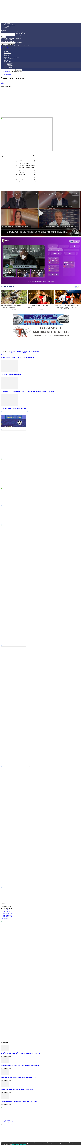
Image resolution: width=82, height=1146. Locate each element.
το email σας (18, 42)
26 (3, 917)
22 (8, 915)
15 (8, 913)
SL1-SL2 (6, 54)
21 (6, 915)
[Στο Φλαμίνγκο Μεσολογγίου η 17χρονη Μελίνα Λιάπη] (5, 1098)
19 (3, 915)
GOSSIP (6, 60)
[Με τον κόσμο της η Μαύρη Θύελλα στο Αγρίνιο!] (5, 1086)
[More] (26, 113)
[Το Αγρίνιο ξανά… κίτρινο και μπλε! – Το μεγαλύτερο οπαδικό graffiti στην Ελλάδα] (9, 388)
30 (9, 917)
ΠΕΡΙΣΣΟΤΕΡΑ (8, 61)
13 (4, 913)
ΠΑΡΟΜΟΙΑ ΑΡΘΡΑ (6, 357)
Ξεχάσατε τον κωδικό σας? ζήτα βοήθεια (11, 38)
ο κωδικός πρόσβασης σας (22, 35)
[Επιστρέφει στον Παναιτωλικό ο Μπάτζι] (9, 405)
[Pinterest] (14, 112)
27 (4, 917)
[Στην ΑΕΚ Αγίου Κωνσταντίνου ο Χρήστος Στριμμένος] (5, 1074)
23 (9, 915)
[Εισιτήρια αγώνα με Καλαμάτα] (9, 371)
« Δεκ (2, 918)
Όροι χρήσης (7, 23)
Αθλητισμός (10, 64)
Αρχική (6, 51)
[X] (9, 112)
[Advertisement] (41, 99)
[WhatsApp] (20, 112)
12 (3, 913)
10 (11, 911)
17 (11, 913)
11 (1, 913)
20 (4, 915)
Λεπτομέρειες (22, 1144)
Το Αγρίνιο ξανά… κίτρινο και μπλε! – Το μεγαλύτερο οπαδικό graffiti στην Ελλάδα (28, 391)
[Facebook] (3, 112)
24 (11, 915)
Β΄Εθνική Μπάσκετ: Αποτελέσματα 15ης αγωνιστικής (25, 351)
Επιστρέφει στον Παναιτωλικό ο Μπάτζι (14, 408)
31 (11, 917)
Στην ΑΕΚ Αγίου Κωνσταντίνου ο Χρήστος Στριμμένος (19, 1077)
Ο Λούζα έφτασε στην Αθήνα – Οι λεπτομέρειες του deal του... (21, 1053)
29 (8, 917)
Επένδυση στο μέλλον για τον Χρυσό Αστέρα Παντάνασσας (20, 1065)
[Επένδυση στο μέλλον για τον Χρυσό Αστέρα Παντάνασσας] (5, 1062)
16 (9, 913)
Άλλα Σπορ (10, 63)
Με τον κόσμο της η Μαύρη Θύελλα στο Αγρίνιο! (17, 1089)
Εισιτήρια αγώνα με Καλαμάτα (11, 374)
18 (1, 915)
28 (6, 917)
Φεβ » (6, 918)
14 (6, 913)
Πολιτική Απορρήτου (9, 25)
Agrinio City (10, 67)
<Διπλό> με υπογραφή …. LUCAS (18, 352)
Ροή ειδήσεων (7, 26)
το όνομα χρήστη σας (20, 33)
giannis (2, 83)
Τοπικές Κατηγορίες (9, 58)
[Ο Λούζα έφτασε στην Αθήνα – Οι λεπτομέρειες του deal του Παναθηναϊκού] (5, 1050)
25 (1, 917)
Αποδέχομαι (15, 1144)
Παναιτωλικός (7, 53)
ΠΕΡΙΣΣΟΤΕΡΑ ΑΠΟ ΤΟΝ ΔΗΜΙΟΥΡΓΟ (24, 357)
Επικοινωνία (7, 27)
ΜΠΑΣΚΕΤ (10, 66)
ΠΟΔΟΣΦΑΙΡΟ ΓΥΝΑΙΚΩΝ (11, 57)
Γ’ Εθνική (6, 55)
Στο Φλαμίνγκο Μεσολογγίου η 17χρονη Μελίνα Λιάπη (19, 1101)
